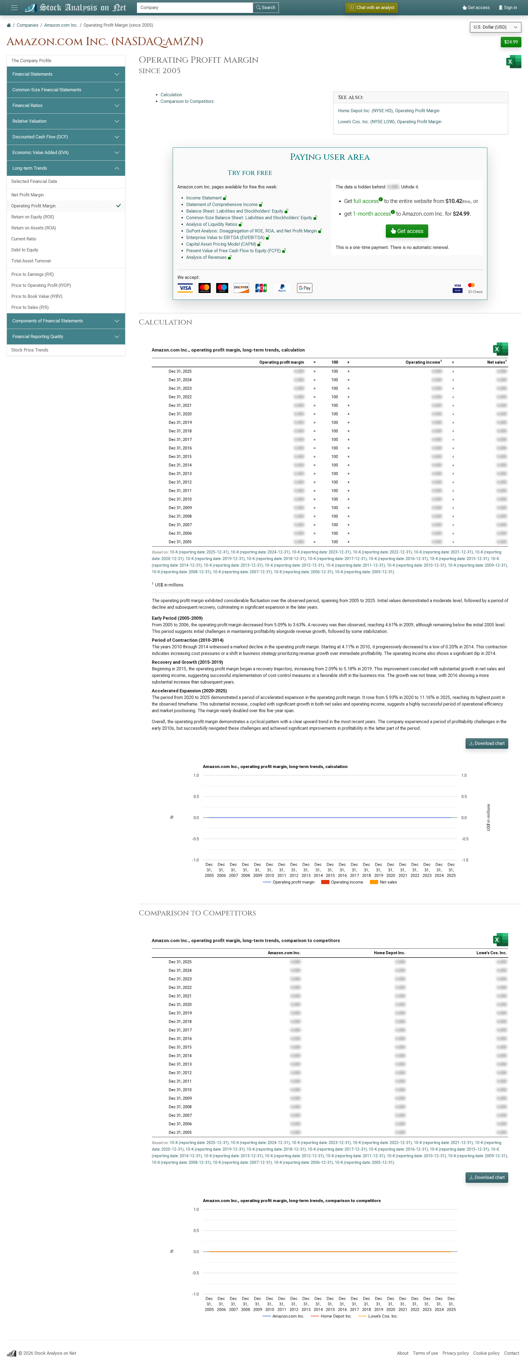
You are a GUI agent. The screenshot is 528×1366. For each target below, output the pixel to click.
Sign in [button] (510, 7)
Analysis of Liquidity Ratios (212, 224)
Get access (478, 7)
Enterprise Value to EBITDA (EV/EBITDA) (226, 237)
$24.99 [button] (511, 42)
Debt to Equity (24, 250)
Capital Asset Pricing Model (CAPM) (221, 244)
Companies (27, 25)
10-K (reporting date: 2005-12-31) (364, 572)
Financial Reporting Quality (37, 336)
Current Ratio (23, 239)
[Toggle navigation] (14, 7)
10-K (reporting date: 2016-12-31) (398, 558)
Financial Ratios (27, 105)
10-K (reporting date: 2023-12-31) (321, 552)
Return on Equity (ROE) (32, 217)
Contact (511, 1353)
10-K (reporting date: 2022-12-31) (382, 552)
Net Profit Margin (27, 195)
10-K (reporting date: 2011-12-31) (355, 565)
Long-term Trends (29, 168)
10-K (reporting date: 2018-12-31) (276, 558)
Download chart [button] (489, 743)
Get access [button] (410, 231)
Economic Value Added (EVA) (40, 152)
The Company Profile (31, 60)
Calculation (171, 94)
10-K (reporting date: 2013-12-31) (233, 565)
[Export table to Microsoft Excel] (500, 349)
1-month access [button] (372, 213)
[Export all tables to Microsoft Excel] (513, 61)
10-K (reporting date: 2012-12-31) (294, 565)
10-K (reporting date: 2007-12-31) (242, 572)
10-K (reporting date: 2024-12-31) (260, 552)
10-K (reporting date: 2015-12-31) (459, 558)
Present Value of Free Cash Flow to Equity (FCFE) (234, 250)
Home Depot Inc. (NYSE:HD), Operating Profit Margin (388, 110)
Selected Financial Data (34, 181)
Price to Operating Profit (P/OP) (41, 285)
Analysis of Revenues (207, 257)
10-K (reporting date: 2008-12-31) (181, 572)
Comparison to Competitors (187, 101)
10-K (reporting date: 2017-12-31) (337, 558)
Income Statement (204, 198)
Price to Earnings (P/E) (32, 274)
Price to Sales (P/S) (30, 307)
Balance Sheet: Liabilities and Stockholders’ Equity (235, 211)
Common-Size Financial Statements (46, 89)
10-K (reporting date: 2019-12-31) (215, 558)
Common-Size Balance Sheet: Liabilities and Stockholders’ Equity (249, 217)
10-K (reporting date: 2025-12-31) (199, 552)
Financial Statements (32, 74)
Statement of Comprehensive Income (222, 204)
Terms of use (425, 1353)
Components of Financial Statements (47, 320)
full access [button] (366, 201)
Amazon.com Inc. (61, 25)
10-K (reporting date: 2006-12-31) (303, 572)
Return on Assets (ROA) (33, 228)
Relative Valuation (29, 121)
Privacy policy (455, 1353)
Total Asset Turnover (31, 261)
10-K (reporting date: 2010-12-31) (416, 565)
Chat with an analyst (372, 7)
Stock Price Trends (29, 350)
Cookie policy (486, 1353)
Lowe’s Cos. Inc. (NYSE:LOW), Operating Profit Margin (389, 121)
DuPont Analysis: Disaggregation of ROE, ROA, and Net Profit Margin (252, 231)
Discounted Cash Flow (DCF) (40, 136)
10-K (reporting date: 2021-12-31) (443, 552)
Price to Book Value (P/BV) (36, 296)
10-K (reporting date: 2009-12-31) (477, 565)
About (402, 1353)
